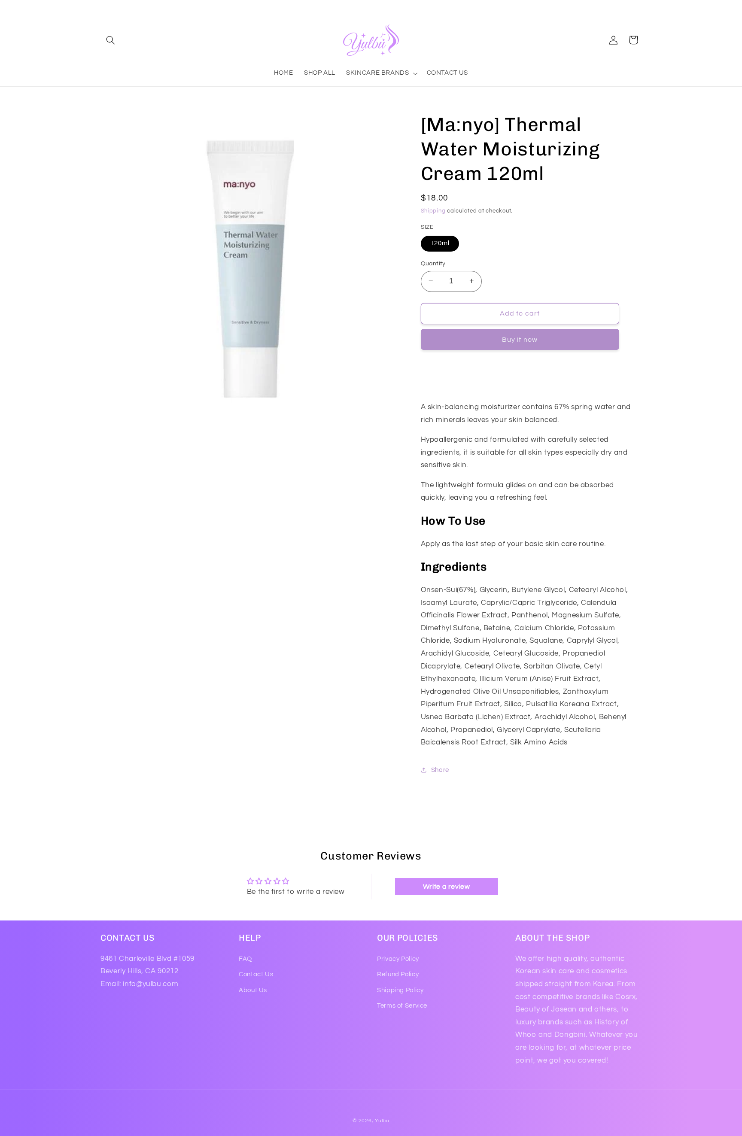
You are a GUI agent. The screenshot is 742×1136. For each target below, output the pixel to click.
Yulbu (382, 1120)
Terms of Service (402, 1005)
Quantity (433, 263)
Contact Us (256, 974)
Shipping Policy (400, 990)
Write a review (446, 886)
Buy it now (520, 339)
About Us (253, 990)
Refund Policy (398, 974)
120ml (440, 243)
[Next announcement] (638, 8)
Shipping (433, 210)
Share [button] (440, 769)
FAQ (245, 958)
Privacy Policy (398, 958)
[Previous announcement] (103, 8)
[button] (110, 40)
